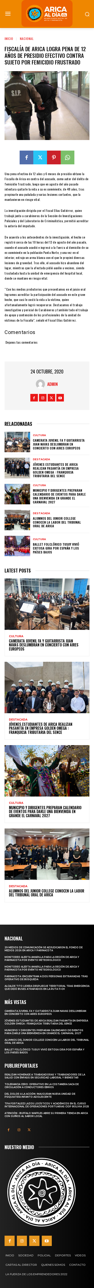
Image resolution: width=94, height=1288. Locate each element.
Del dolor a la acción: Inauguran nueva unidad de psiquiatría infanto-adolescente (40, 1095)
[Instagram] (43, 397)
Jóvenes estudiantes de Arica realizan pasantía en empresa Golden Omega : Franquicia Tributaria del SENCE (56, 470)
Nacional (27, 38)
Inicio (9, 38)
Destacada (41, 459)
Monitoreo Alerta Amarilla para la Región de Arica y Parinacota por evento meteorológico (42, 959)
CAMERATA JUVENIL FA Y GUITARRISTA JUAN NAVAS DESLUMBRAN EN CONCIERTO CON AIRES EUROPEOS (59, 444)
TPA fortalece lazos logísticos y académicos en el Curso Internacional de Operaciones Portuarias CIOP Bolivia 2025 (47, 1105)
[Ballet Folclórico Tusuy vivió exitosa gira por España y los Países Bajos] (17, 546)
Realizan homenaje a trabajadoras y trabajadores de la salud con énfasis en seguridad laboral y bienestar (45, 1076)
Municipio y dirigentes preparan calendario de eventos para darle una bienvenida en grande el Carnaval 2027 (59, 496)
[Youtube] (60, 397)
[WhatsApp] (67, 157)
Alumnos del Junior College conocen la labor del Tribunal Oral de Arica (57, 522)
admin (52, 384)
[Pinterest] (54, 157)
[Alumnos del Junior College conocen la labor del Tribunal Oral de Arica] (17, 520)
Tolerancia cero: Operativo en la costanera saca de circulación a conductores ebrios (42, 1086)
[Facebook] (26, 157)
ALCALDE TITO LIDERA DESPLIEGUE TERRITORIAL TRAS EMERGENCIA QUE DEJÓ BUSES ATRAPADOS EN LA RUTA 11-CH (47, 988)
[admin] (41, 384)
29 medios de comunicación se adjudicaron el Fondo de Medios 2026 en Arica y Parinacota (44, 949)
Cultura (39, 435)
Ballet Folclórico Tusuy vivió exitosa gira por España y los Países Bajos (56, 548)
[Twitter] (40, 157)
